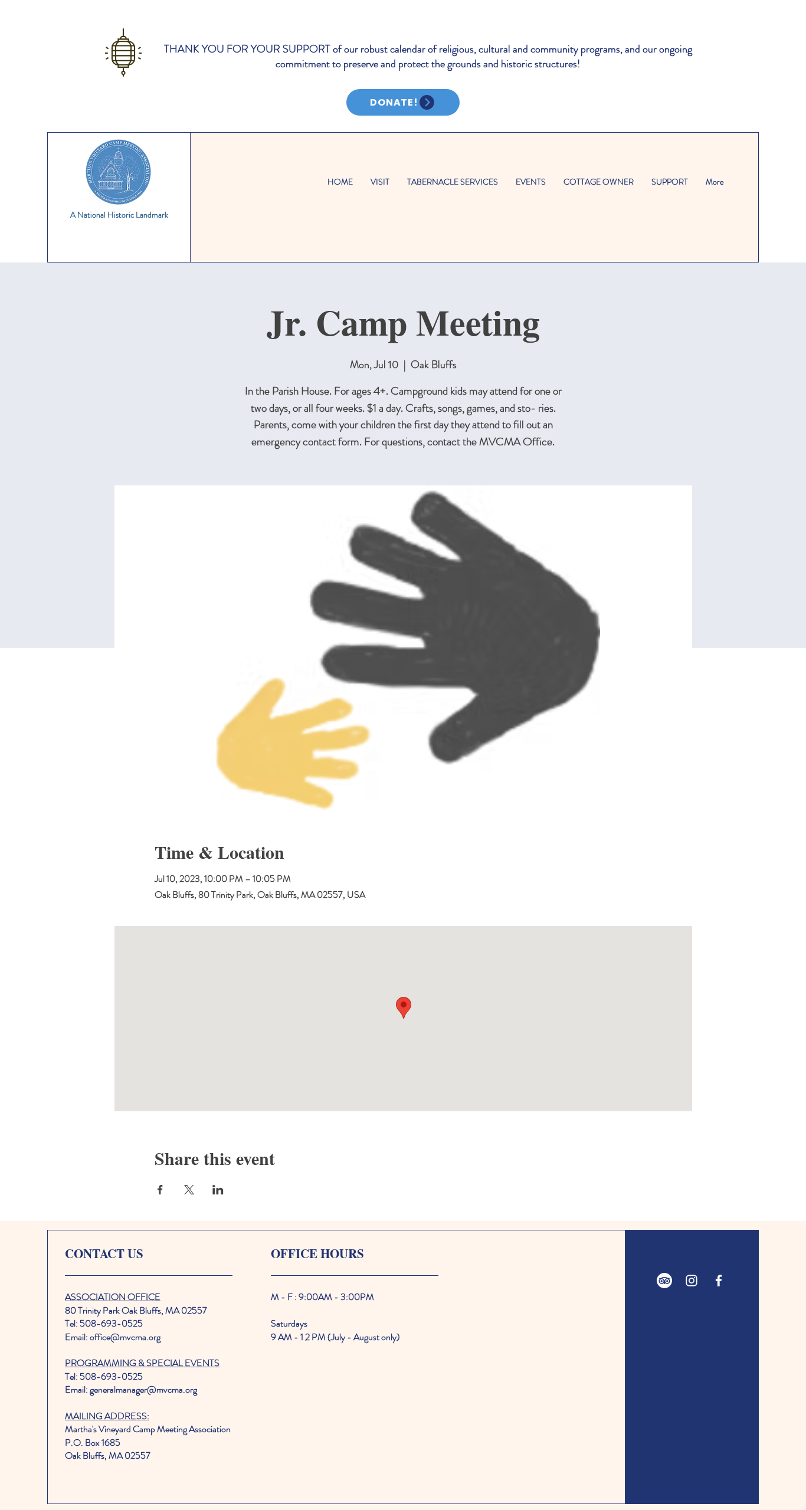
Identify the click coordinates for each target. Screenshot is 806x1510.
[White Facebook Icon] (718, 1280)
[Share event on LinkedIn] (218, 1189)
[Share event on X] (189, 1189)
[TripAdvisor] (664, 1280)
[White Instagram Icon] (691, 1280)
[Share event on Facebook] (160, 1189)
